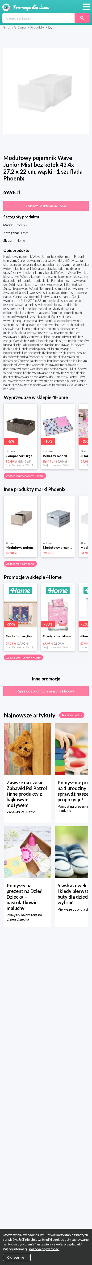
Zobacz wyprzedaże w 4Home (25, 476)
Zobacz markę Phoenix (20, 563)
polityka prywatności (44, 1249)
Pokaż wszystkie (72, 715)
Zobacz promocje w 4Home (23, 657)
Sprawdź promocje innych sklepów (46, 691)
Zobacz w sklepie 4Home (46, 206)
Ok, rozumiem (16, 1257)
